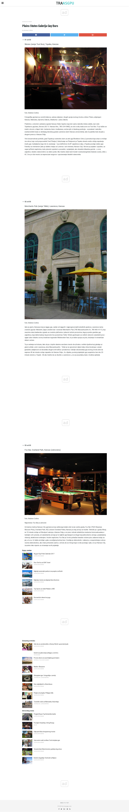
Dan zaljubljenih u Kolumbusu (43, 684)
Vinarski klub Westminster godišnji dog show (48, 749)
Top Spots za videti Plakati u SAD (44, 589)
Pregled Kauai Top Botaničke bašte (45, 714)
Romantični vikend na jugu (42, 597)
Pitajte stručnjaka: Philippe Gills (43, 693)
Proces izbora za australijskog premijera (46, 658)
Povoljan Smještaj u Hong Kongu (44, 723)
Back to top (64, 803)
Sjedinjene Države (27, 21)
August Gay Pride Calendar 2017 (44, 554)
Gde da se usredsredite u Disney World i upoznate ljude (51, 644)
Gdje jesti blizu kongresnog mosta (44, 731)
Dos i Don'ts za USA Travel (42, 562)
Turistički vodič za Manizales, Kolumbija (46, 702)
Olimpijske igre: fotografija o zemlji (45, 675)
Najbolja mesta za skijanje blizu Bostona (46, 580)
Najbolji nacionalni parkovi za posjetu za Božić (48, 571)
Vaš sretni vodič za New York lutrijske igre (47, 740)
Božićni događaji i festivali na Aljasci (45, 758)
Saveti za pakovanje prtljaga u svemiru (46, 653)
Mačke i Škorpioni (39, 666)
